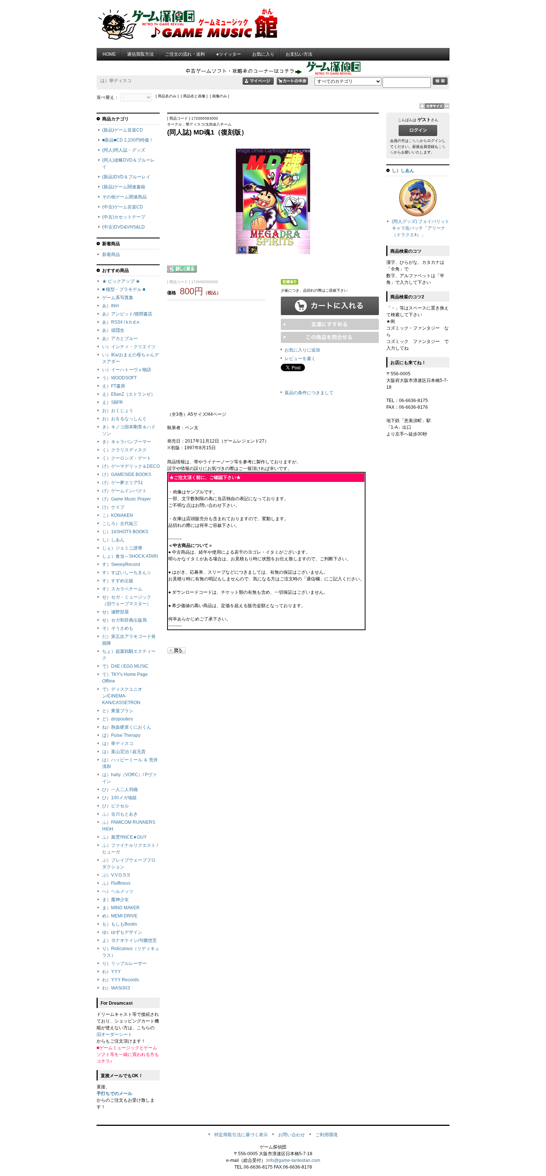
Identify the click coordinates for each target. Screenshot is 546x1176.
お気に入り (263, 54)
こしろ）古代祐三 (120, 523)
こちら (414, 141)
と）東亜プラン (117, 710)
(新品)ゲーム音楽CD (122, 130)
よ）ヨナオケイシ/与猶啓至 (129, 940)
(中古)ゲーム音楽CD (122, 207)
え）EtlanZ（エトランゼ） (128, 394)
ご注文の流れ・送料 (185, 54)
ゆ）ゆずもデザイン (122, 932)
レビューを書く (300, 358)
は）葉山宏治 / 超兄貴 (124, 751)
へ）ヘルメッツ (117, 891)
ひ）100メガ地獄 (119, 797)
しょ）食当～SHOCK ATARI (130, 556)
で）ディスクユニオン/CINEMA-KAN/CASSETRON (122, 696)
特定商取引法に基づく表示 (241, 1134)
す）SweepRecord (121, 564)
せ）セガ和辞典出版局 (124, 620)
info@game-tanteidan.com (293, 1160)
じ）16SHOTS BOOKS (125, 531)
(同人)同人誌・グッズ (123, 150)
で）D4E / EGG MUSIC (125, 666)
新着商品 (111, 254)
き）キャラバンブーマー (126, 441)
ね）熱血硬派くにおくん (126, 727)
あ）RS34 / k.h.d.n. (121, 322)
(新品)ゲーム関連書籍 (123, 186)
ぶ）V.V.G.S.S (116, 875)
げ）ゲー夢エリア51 (122, 482)
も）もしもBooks (119, 924)
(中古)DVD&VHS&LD (123, 227)
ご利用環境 (326, 1134)
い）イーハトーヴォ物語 (126, 369)
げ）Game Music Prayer (126, 499)
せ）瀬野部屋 (115, 612)
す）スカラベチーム (122, 589)
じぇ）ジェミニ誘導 (122, 548)
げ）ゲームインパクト (124, 490)
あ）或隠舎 (113, 330)
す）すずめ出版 (117, 580)
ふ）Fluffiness (116, 883)
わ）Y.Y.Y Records (120, 979)
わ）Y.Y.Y (111, 971)
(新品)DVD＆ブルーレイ (126, 176)
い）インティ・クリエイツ (129, 346)
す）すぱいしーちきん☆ (126, 572)
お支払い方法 (299, 54)
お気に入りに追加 (302, 350)
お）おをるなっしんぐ (124, 418)
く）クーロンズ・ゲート (126, 458)
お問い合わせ (291, 1134)
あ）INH (110, 305)
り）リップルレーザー (124, 963)
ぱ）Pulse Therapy (121, 735)
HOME (109, 54)
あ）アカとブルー (120, 338)
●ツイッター (228, 54)
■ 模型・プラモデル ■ (123, 289)
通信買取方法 (140, 54)
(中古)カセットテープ (123, 217)
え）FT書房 (113, 386)
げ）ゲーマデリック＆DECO (131, 466)
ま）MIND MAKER (121, 907)
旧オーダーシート (114, 1034)
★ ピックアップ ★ (121, 281)
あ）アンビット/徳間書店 (127, 314)
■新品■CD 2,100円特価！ (127, 140)
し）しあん (113, 539)
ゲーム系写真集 (117, 297)
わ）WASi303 (116, 988)
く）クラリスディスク (124, 450)
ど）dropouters (117, 719)
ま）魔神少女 (115, 899)
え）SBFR (112, 402)
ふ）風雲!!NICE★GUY (124, 837)
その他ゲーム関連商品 (124, 197)
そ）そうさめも (117, 628)
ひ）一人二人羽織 (120, 789)
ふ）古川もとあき (120, 814)
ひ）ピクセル (115, 806)
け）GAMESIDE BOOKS (126, 474)
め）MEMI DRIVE (119, 916)
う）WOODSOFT (119, 377)
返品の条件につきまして (309, 392)
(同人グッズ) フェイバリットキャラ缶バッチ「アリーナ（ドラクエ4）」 (420, 228)
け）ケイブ (113, 507)
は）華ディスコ (117, 743)
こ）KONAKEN (117, 515)
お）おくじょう (117, 410)
